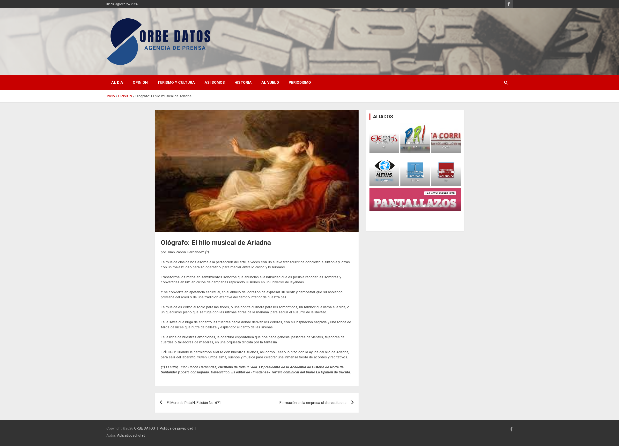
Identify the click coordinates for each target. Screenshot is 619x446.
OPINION (140, 82)
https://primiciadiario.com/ (446, 176)
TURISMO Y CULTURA (176, 82)
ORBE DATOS (144, 428)
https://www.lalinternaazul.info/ (415, 176)
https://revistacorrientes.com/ (446, 142)
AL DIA (117, 82)
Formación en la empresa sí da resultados (313, 403)
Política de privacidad (176, 428)
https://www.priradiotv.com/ (415, 142)
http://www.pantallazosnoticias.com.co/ (415, 206)
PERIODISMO (300, 82)
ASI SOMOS (215, 82)
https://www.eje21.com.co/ (384, 142)
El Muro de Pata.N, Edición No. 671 (194, 403)
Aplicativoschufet (131, 435)
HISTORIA (243, 82)
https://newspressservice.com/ (384, 176)
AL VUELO (270, 82)
